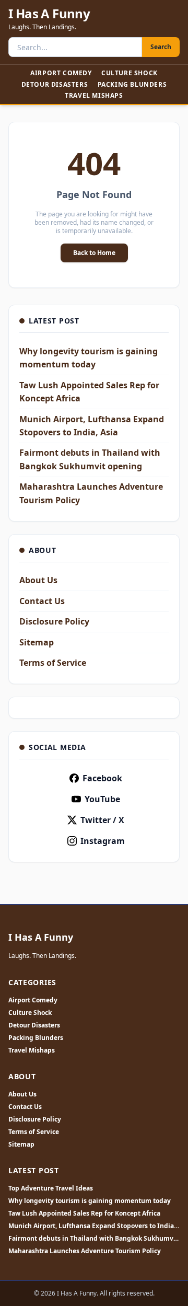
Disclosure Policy (54, 621)
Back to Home (94, 252)
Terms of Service (52, 662)
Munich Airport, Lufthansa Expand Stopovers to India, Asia (91, 1226)
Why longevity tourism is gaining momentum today (89, 1201)
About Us (38, 580)
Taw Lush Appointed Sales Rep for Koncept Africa (84, 1213)
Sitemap (36, 642)
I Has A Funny (49, 13)
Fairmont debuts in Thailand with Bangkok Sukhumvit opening (93, 1238)
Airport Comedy (60, 72)
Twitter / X (102, 820)
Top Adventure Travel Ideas (50, 1188)
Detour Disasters (54, 84)
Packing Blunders (132, 84)
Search (160, 46)
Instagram (102, 841)
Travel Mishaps (94, 95)
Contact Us (42, 601)
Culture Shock (129, 72)
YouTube (102, 799)
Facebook (102, 778)
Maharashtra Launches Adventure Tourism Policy (84, 1251)
